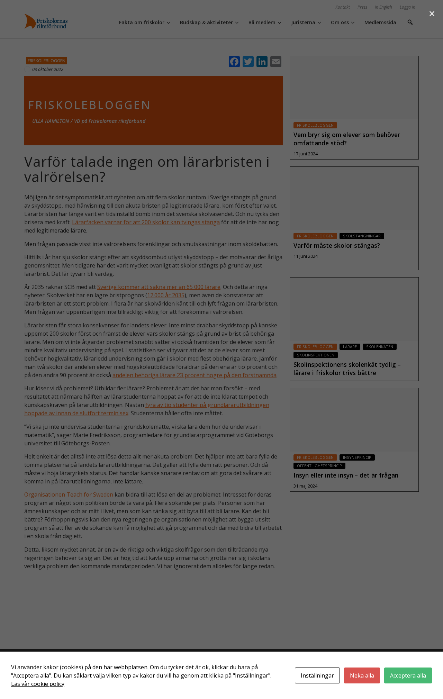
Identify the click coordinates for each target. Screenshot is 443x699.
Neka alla (362, 675)
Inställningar (317, 675)
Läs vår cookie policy (37, 684)
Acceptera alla (408, 675)
